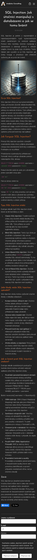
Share (6, 505)
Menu (34, 4)
